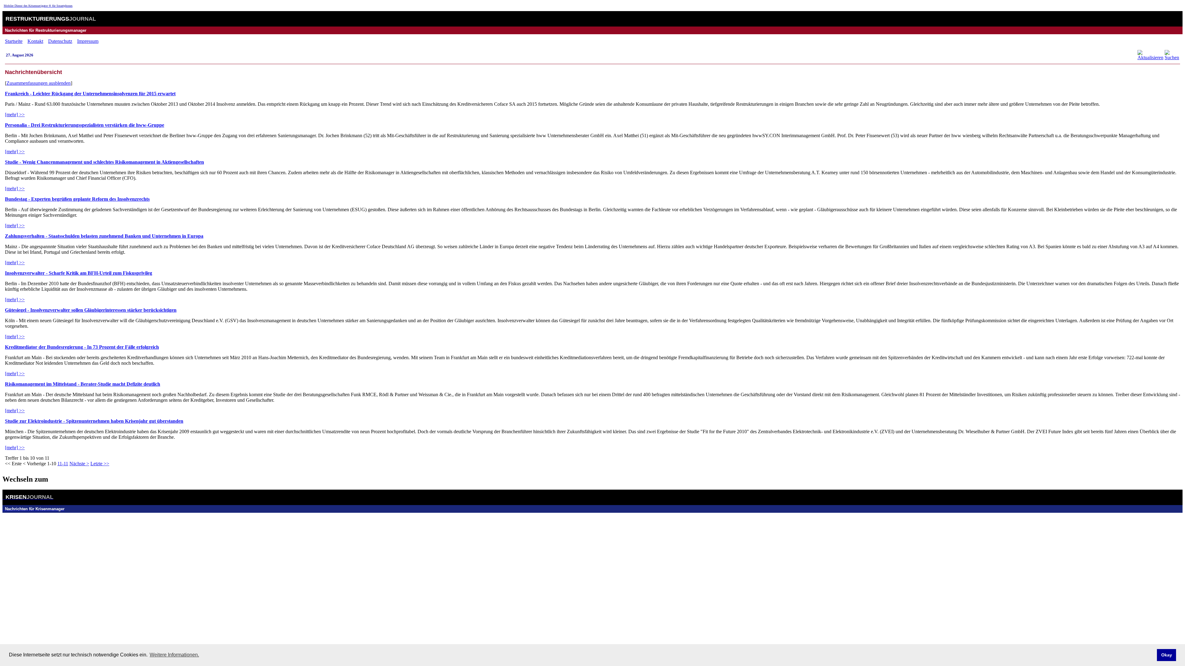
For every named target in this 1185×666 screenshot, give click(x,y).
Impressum (87, 41)
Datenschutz (60, 41)
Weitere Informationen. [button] (174, 654)
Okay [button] (1166, 654)
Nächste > (79, 463)
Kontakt (35, 41)
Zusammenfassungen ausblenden (38, 83)
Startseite (14, 41)
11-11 (62, 463)
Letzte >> (99, 463)
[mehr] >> (15, 114)
